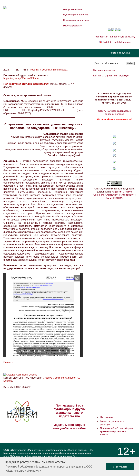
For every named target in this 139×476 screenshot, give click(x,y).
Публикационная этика (75, 14)
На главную (106, 417)
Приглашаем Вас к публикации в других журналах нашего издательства (69, 411)
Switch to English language (116, 42)
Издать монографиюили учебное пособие (69, 426)
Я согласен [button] (120, 466)
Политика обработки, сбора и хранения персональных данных (116, 431)
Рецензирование (72, 25)
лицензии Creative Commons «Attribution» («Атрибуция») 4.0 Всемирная (114, 194)
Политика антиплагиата (76, 20)
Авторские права (72, 9)
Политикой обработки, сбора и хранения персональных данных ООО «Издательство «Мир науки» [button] (48, 468)
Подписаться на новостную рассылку (114, 36)
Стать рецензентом (104, 70)
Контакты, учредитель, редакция (111, 75)
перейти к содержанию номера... (49, 69)
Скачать (8, 362)
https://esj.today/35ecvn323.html (21, 78)
